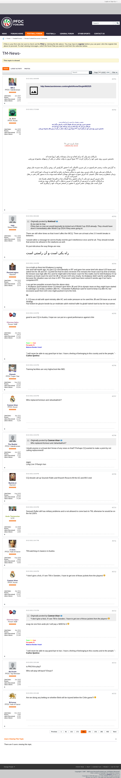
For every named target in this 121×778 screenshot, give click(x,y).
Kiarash (12, 374)
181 (83, 732)
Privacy (106, 767)
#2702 (114, 110)
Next (114, 732)
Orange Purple (9, 767)
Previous (54, 732)
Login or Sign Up (110, 1)
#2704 (114, 264)
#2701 (114, 79)
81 (66, 732)
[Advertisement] (60, 8)
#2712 (114, 572)
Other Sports (84, 34)
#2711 (114, 541)
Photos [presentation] (27, 68)
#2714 (114, 663)
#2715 (114, 693)
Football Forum (34, 34)
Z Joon (12, 550)
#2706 (114, 365)
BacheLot (12, 483)
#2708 (114, 435)
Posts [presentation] (6, 68)
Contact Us (99, 34)
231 (95, 732)
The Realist (12, 444)
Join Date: (7, 96)
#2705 (114, 313)
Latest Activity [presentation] (16, 68)
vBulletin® (109, 774)
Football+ (51, 34)
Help (88, 767)
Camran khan (12, 405)
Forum (8, 38)
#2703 (114, 216)
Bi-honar (12, 702)
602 (107, 732)
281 (101, 732)
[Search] (118, 23)
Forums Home (17, 34)
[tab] (5, 68)
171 (77, 732)
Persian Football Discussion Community (35, 38)
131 (71, 732)
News (4, 34)
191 (89, 732)
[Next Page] (109, 72)
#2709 (114, 474)
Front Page (80, 767)
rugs (12, 225)
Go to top (115, 767)
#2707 (114, 396)
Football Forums (17, 38)
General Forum (67, 34)
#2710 (114, 507)
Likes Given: (8, 101)
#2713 (114, 611)
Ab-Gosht (12, 672)
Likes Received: (9, 99)
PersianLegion (12, 272)
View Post (57, 221)
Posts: (6, 97)
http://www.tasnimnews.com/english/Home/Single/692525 (66, 86)
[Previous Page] (107, 72)
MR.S (13, 88)
